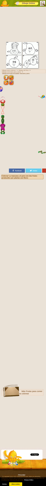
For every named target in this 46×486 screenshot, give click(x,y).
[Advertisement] (23, 24)
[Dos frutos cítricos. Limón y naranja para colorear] (30, 68)
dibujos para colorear (9, 70)
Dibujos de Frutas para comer (11, 72)
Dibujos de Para (24, 70)
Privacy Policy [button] (28, 480)
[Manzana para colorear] (14, 68)
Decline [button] (4, 484)
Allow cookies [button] (16, 484)
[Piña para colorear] (14, 54)
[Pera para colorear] (30, 54)
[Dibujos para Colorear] (5, 3)
